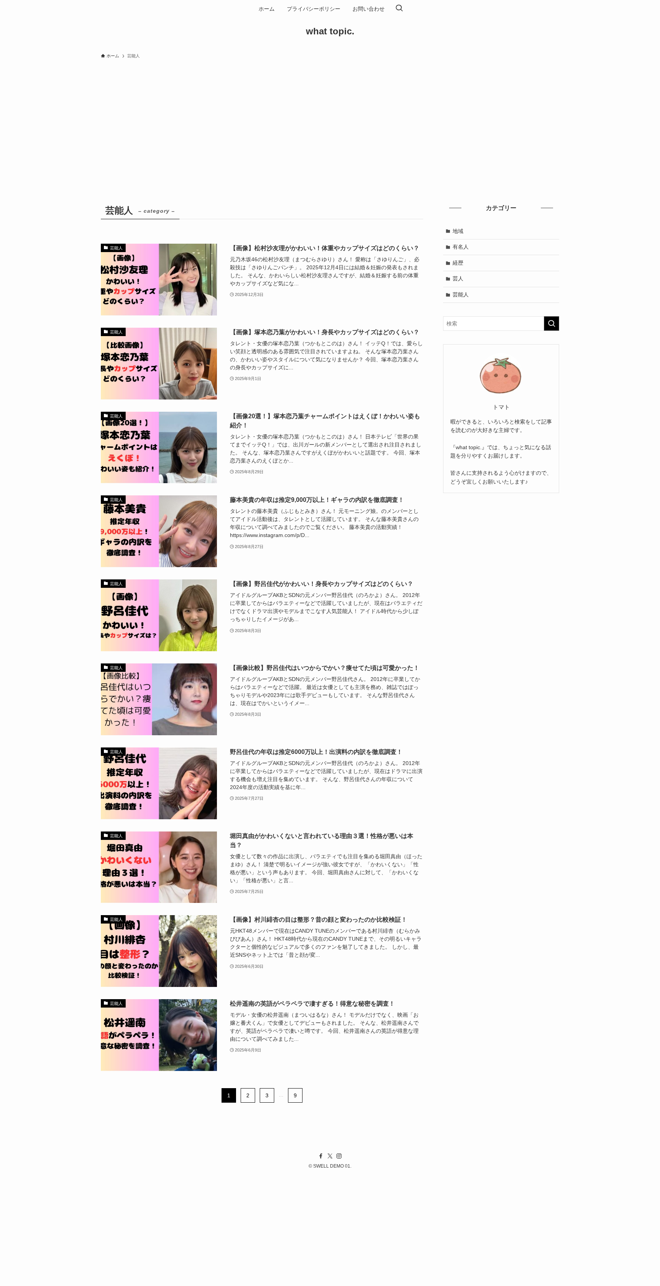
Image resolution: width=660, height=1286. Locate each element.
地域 (458, 231)
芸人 (458, 278)
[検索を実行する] (551, 323)
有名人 (461, 247)
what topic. (330, 31)
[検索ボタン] (399, 9)
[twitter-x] (330, 1156)
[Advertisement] (330, 119)
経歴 (458, 263)
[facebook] (320, 1156)
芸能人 (461, 294)
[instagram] (339, 1156)
